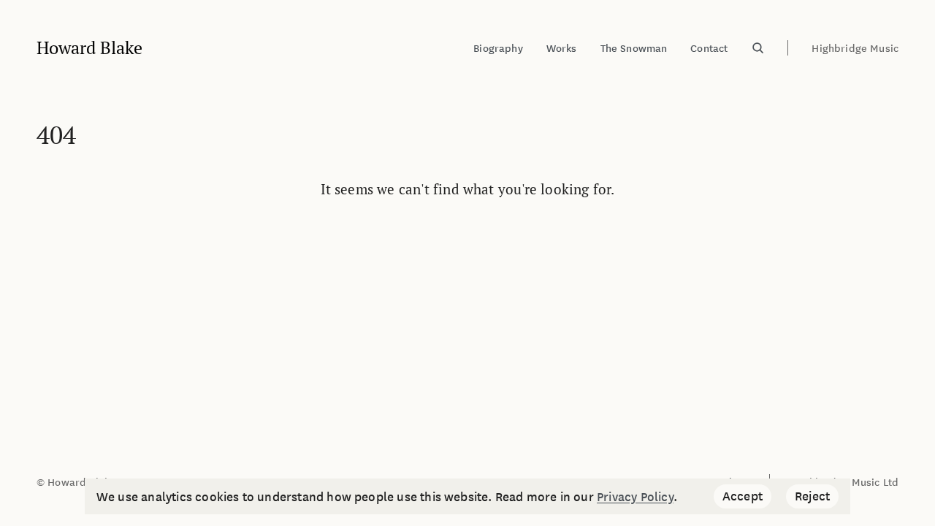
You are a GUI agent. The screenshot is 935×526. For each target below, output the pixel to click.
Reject (817, 497)
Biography (497, 48)
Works (561, 48)
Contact (709, 48)
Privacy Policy (635, 496)
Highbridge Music (855, 48)
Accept (746, 497)
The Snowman (634, 48)
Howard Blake (89, 48)
